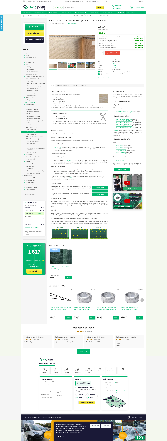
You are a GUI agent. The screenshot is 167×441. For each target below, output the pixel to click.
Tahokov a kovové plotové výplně (35, 76)
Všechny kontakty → (120, 391)
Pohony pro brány (30, 190)
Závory (27, 192)
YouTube (80, 397)
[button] (127, 182)
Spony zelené (119, 145)
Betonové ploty (30, 62)
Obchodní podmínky (46, 391)
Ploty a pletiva (27, 53)
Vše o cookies (60, 399)
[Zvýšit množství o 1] (104, 52)
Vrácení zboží (44, 388)
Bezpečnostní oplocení (32, 72)
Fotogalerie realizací (29, 194)
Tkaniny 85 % (57, 147)
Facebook (80, 394)
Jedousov (118, 388)
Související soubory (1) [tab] (63, 85)
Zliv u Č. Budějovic (109, 385)
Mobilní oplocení (30, 67)
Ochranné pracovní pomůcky (33, 157)
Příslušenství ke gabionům (33, 116)
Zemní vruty (29, 154)
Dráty (27, 107)
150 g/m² (114, 65)
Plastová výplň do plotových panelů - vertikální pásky (35, 149)
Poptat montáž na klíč (87, 402)
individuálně (27, 233)
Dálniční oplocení (30, 69)
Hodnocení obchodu (83, 327)
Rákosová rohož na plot (32, 141)
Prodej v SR (59, 382)
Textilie (28, 161)
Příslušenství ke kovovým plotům (35, 86)
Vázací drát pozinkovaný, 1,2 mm (124, 122)
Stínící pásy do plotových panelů (34, 136)
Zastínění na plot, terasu (32, 125)
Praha (117, 382)
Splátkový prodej (45, 394)
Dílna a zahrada (30, 166)
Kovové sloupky (31, 93)
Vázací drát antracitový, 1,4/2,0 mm (125, 128)
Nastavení (61, 437)
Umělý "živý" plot (30, 144)
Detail (68, 318)
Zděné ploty (29, 100)
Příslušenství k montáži (32, 187)
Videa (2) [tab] (75, 85)
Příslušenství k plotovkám (33, 119)
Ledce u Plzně (108, 382)
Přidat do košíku (113, 53)
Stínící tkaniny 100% (32, 134)
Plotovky (28, 65)
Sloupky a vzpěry (30, 104)
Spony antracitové (121, 152)
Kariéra (58, 388)
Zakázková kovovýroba (46, 397)
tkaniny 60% (68, 160)
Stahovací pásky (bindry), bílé (123, 113)
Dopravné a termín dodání (71, 1)
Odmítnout (95, 426)
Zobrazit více (83, 351)
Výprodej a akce (30, 97)
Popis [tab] (52, 85)
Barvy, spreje (29, 168)
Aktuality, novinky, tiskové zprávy (63, 391)
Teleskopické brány (31, 185)
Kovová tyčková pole (32, 90)
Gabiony (28, 60)
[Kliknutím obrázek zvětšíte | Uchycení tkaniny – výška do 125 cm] (60, 232)
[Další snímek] (93, 43)
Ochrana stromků (30, 159)
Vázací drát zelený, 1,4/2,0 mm (124, 121)
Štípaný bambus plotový (32, 139)
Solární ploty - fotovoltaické (33, 173)
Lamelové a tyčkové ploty (32, 79)
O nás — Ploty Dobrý (61, 385)
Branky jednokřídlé (31, 178)
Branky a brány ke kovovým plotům (36, 83)
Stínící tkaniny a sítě (31, 127)
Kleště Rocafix (120, 160)
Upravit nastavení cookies (55, 417)
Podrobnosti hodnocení (71, 23)
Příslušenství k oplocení (32, 109)
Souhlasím (106, 426)
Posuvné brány (30, 182)
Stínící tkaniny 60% (31, 129)
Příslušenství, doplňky (30, 102)
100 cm (114, 67)
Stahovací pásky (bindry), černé (124, 111)
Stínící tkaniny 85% (31, 132)
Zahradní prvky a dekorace (33, 164)
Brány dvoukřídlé (30, 180)
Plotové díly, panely (31, 58)
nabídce (116, 130)
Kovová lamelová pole (32, 88)
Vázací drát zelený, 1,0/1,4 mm (124, 119)
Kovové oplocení (30, 81)
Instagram (92, 394)
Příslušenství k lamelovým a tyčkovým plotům (36, 121)
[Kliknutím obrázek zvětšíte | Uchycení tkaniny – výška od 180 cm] (98, 232)
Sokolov (118, 385)
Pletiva (27, 55)
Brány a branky (28, 175)
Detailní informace (103, 78)
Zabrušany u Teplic (109, 391)
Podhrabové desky (31, 152)
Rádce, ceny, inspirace (47, 364)
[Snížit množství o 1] (104, 54)
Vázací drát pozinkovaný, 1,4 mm (124, 124)
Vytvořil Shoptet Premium (136, 417)
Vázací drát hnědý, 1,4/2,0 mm (124, 126)
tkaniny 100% (69, 170)
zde (79, 432)
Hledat (99, 7)
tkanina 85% (98, 178)
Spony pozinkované (121, 149)
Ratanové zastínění (31, 146)
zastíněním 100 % (71, 178)
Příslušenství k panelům (32, 114)
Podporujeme (60, 395)
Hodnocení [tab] (83, 85)
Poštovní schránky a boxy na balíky (35, 171)
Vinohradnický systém (31, 74)
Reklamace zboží (45, 385)
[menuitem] (26, 12)
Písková (114, 63)
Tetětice (106, 388)
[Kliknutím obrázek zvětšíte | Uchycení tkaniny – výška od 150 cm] (79, 232)
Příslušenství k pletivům (32, 112)
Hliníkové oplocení (31, 95)
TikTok (91, 397)
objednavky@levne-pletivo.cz (86, 387)
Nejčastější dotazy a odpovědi (90, 1)
